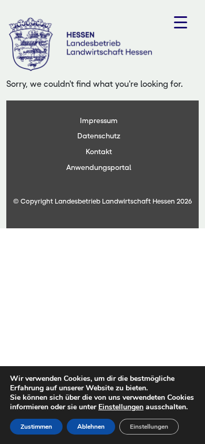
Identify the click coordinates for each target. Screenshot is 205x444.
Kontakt (99, 151)
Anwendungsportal (98, 167)
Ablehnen (91, 426)
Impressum (99, 120)
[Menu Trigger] (180, 22)
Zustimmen (36, 426)
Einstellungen (121, 407)
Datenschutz (98, 136)
